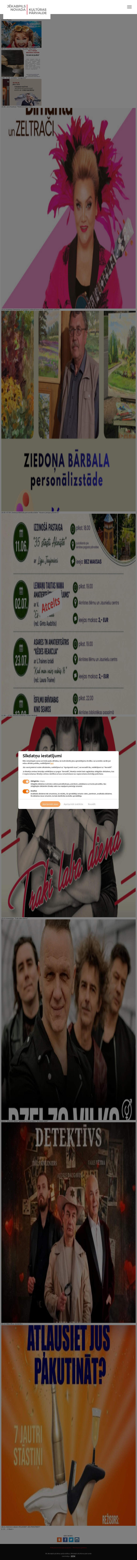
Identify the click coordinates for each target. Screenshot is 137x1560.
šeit (51, 763)
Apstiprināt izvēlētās (73, 804)
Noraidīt (92, 804)
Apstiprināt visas (50, 804)
